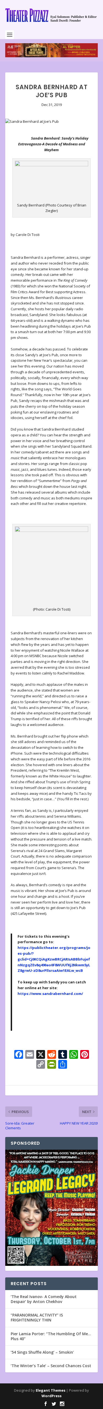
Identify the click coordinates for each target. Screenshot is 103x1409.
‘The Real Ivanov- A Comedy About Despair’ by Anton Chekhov (44, 1299)
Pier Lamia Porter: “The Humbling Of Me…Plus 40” (51, 1336)
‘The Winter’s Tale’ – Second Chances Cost (51, 1365)
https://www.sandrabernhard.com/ (50, 993)
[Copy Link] (40, 1065)
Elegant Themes (50, 1390)
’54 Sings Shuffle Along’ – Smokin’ (42, 1352)
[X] (40, 1055)
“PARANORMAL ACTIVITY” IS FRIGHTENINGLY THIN (37, 1317)
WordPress (51, 1395)
